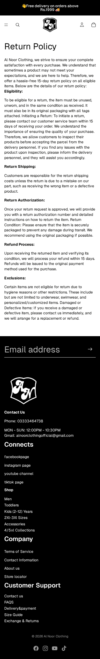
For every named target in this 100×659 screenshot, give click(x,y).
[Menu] (6, 25)
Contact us (13, 596)
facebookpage (16, 456)
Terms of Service (18, 551)
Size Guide (13, 614)
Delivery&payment (20, 608)
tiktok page (13, 482)
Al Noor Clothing (56, 636)
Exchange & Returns (21, 621)
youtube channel (18, 473)
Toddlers (11, 505)
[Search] (17, 25)
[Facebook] (36, 648)
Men (8, 499)
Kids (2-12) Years (18, 511)
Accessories (14, 524)
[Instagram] (45, 648)
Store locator (15, 576)
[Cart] (93, 25)
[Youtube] (54, 648)
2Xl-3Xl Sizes (15, 517)
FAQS (9, 602)
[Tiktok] (64, 648)
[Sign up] (90, 349)
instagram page (17, 465)
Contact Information (21, 560)
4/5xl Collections (19, 530)
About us (11, 568)
